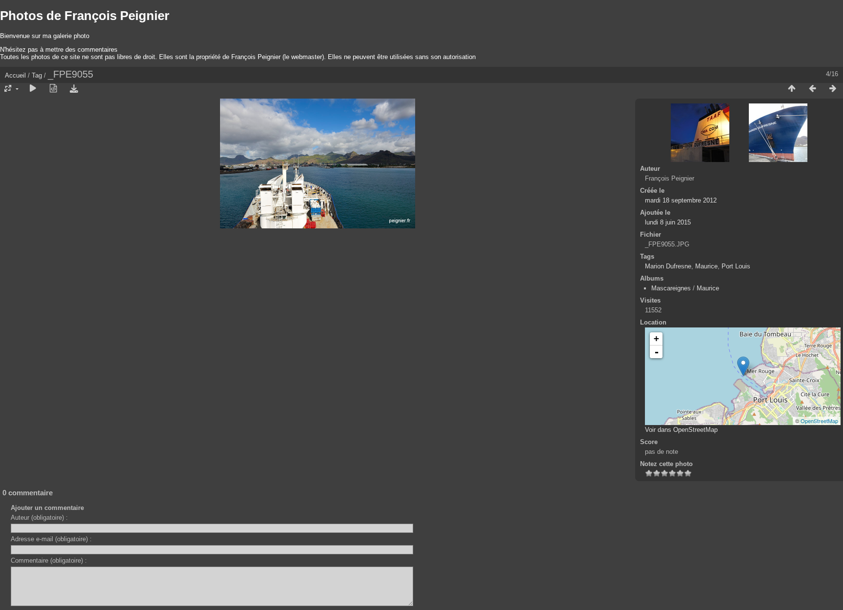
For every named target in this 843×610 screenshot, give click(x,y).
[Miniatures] (792, 89)
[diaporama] (32, 89)
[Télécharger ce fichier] (73, 89)
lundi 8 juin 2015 (668, 222)
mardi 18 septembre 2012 (681, 200)
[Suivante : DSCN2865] (833, 89)
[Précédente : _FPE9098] (812, 89)
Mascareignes (671, 288)
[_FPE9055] (743, 366)
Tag (37, 75)
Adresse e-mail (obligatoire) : (51, 539)
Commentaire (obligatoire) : (49, 560)
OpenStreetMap (819, 421)
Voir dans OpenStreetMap (681, 429)
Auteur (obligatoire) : (39, 517)
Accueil (15, 75)
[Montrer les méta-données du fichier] (53, 89)
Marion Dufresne (668, 266)
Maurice (706, 266)
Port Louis (736, 266)
